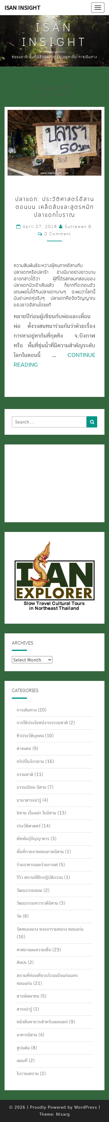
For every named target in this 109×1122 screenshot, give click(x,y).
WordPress (85, 1107)
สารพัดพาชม (28, 996)
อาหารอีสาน (27, 1034)
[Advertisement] (42, 482)
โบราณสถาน (28, 1073)
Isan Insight (23, 7)
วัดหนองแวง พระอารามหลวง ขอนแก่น (50, 929)
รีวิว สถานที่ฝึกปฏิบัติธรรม (40, 877)
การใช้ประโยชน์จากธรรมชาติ (42, 722)
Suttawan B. (79, 226)
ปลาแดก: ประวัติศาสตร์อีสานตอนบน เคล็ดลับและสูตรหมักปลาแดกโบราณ (54, 207)
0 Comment (58, 234)
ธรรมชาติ (25, 774)
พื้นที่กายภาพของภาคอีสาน (40, 851)
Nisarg (63, 1114)
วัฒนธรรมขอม (29, 890)
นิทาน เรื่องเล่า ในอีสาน (36, 812)
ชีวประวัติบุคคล (30, 735)
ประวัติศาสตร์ (29, 825)
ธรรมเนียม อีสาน (31, 787)
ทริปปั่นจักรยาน (30, 761)
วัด (19, 916)
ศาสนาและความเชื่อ (34, 949)
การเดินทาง (27, 710)
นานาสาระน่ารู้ (29, 800)
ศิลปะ (22, 962)
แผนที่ (22, 1060)
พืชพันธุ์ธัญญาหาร (33, 838)
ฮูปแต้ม (23, 1047)
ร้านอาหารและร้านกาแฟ (37, 864)
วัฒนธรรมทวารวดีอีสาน (37, 903)
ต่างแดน (24, 748)
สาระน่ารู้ (24, 1009)
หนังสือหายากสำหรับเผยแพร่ (42, 1021)
